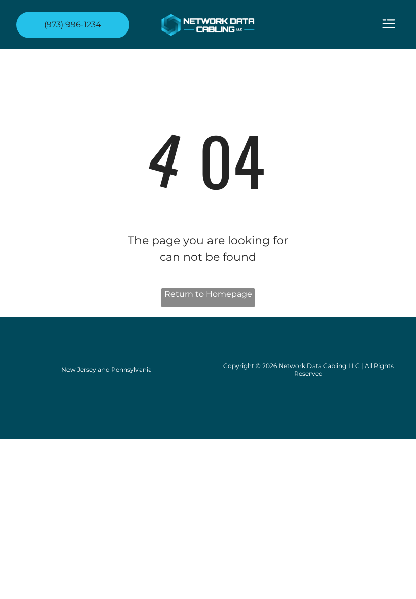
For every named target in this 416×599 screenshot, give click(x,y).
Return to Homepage (208, 294)
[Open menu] (388, 24)
